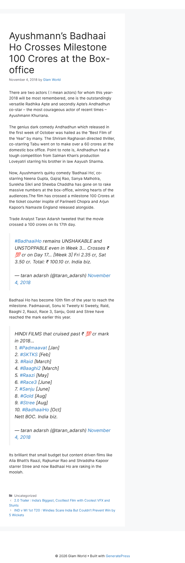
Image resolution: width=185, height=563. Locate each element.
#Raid (26, 361)
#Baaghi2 (30, 368)
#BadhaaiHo (28, 241)
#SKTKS (29, 354)
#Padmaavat (33, 347)
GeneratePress (118, 556)
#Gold (26, 396)
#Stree (27, 402)
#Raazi (27, 375)
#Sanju (27, 389)
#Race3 (28, 382)
